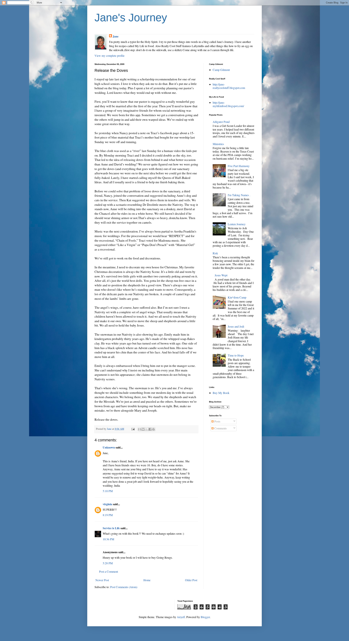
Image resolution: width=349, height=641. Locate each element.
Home (147, 580)
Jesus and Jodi (236, 326)
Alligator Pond (221, 122)
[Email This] (139, 429)
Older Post (191, 580)
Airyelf (181, 617)
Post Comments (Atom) (123, 587)
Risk (215, 253)
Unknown (109, 447)
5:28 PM (108, 563)
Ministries (218, 144)
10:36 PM (108, 539)
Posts (217, 421)
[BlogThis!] (143, 429)
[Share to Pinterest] (153, 429)
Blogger (205, 617)
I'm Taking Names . (239, 195)
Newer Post (102, 580)
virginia (107, 504)
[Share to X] (146, 429)
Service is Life (111, 528)
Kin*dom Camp (237, 297)
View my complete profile (110, 55)
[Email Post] (132, 428)
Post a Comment (108, 571)
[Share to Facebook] (150, 429)
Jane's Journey (131, 17)
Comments (220, 428)
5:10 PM (108, 491)
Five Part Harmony (239, 166)
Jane (116, 36)
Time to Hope (236, 355)
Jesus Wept (221, 275)
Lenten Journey (237, 224)
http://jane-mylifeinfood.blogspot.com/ (228, 104)
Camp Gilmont (221, 70)
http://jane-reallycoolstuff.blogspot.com (229, 86)
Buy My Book (221, 393)
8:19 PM (108, 515)
